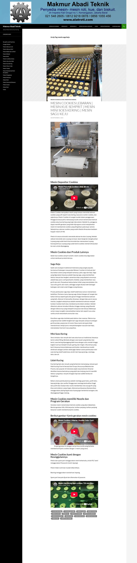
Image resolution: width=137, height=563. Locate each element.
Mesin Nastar (6, 68)
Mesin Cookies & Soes (57, 99)
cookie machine (57, 511)
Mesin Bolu (73, 26)
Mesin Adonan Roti (8, 49)
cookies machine (69, 511)
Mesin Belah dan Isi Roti (9, 51)
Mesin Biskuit (6, 54)
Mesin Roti (64, 26)
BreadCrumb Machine (9, 42)
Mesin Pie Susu (7, 77)
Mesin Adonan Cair (8, 47)
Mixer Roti (6, 87)
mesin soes (55, 518)
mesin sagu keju (91, 516)
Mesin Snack (6, 84)
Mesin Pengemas (105, 26)
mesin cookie (81, 511)
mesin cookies (92, 511)
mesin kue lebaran (89, 513)
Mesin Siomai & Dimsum (85, 26)
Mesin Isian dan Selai (8, 61)
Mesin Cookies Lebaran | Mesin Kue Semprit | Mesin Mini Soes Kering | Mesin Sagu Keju (73, 108)
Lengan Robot (6, 44)
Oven (96, 26)
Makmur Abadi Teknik (12, 26)
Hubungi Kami (116, 26)
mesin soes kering (66, 518)
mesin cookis (56, 513)
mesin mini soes (79, 516)
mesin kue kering (76, 513)
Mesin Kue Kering (54, 26)
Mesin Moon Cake (7, 66)
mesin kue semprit (57, 516)
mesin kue (65, 513)
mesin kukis (69, 516)
